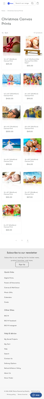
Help (5, 349)
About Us (7, 373)
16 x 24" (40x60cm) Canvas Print (10, 160)
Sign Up (22, 264)
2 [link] (27, 240)
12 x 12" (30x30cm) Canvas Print (10, 60)
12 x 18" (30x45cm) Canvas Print (10, 193)
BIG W (6, 316)
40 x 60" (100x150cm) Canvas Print (11, 94)
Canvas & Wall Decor (11, 287)
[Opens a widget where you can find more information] (36, 395)
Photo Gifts (8, 292)
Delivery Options (10, 363)
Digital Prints (9, 278)
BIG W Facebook (10, 321)
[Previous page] (16, 240)
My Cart (7, 344)
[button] (4, 3)
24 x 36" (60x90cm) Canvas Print (31, 94)
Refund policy (35, 391)
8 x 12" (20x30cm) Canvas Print (10, 226)
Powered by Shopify (23, 391)
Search (6, 354)
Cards (6, 302)
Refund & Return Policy (12, 368)
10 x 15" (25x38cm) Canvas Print (31, 193)
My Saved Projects (11, 339)
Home (3, 10)
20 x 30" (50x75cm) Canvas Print (31, 127)
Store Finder (8, 378)
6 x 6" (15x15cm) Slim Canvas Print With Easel (32, 61)
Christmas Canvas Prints (15, 10)
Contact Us (8, 358)
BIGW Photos (13, 391)
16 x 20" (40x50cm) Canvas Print (31, 160)
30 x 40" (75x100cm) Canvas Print (11, 127)
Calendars (8, 297)
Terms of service (22, 394)
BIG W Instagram (10, 325)
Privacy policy (11, 394)
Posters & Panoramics (12, 283)
